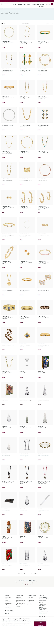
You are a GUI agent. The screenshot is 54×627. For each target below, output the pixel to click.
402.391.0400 (45, 597)
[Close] (52, 622)
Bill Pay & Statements (19, 598)
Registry (29, 601)
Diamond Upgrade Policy (9, 611)
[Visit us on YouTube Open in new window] (30, 584)
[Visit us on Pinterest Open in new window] (32, 584)
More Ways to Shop (32, 595)
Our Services (7, 607)
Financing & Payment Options (21, 603)
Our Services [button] (41, 6)
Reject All (40, 622)
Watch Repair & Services (9, 610)
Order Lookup (18, 597)
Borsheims (41, 602)
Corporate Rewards (8, 601)
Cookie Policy (13, 625)
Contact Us (41, 595)
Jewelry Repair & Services (9, 608)
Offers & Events (30, 597)
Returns (17, 601)
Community (7, 598)
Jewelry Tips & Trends (31, 605)
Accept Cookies (40, 625)
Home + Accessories (35, 4)
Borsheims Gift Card (31, 600)
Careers (6, 600)
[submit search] (52, 4)
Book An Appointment (42, 600)
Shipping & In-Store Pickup (20, 600)
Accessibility (18, 606)
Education (30, 604)
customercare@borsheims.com (44, 598)
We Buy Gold (7, 613)
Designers (42, 4)
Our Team (6, 604)
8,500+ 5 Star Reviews (8, 603)
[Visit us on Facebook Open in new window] (22, 584)
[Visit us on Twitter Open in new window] (25, 584)
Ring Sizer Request (19, 604)
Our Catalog (30, 598)
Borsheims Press (42, 616)
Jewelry (14, 4)
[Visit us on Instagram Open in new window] (27, 584)
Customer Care (19, 595)
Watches (28, 4)
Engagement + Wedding (22, 4)
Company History (8, 597)
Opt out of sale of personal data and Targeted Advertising (40, 619)
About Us (7, 595)
